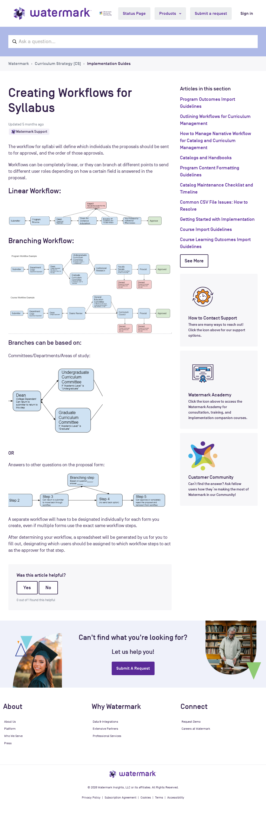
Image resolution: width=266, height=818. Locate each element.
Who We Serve (13, 736)
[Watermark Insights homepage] (133, 774)
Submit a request (211, 13)
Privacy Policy (91, 797)
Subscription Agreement (120, 797)
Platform (10, 728)
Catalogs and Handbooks (206, 158)
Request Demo (191, 721)
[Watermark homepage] (52, 13)
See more (194, 261)
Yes (27, 587)
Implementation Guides (109, 63)
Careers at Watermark (196, 728)
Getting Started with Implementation (217, 219)
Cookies (146, 797)
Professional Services (107, 736)
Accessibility (175, 797)
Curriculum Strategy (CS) (58, 63)
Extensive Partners (105, 728)
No (48, 587)
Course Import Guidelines (206, 229)
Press (8, 743)
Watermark (18, 63)
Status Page (134, 13)
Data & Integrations (105, 721)
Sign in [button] (247, 13)
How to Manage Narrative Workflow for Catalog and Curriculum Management (215, 140)
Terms (159, 797)
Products (168, 13)
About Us (10, 721)
